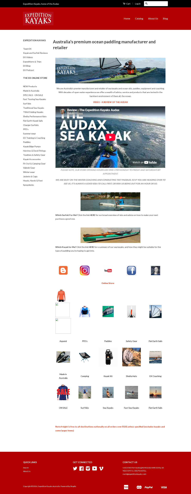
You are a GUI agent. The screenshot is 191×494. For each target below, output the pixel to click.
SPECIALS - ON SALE (33, 95)
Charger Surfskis (31, 125)
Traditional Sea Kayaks (33, 108)
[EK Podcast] (156, 274)
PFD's (26, 129)
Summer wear (29, 133)
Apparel (63, 341)
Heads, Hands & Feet (33, 180)
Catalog (139, 18)
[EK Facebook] (132, 274)
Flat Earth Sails (155, 341)
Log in (138, 3)
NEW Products (30, 86)
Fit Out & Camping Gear (34, 163)
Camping (85, 376)
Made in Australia (31, 90)
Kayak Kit (108, 376)
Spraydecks (28, 185)
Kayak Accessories (32, 159)
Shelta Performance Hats (35, 116)
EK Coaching (155, 376)
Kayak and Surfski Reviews (35, 53)
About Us (153, 18)
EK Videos (28, 57)
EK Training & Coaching (34, 138)
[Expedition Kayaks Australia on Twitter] (75, 469)
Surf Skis (27, 103)
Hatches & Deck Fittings (34, 150)
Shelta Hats (131, 376)
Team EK (27, 48)
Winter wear (29, 172)
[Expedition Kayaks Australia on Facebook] (81, 469)
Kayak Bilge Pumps (32, 146)
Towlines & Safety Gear (34, 155)
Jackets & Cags (30, 176)
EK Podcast (28, 70)
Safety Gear (131, 341)
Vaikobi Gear (29, 167)
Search (26, 468)
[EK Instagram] (85, 274)
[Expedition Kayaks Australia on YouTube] (94, 469)
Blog (165, 18)
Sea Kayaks (108, 408)
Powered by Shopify (68, 486)
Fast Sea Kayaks (131, 408)
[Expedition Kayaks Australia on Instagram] (88, 469)
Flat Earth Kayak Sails (33, 120)
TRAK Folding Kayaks (33, 112)
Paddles (27, 142)
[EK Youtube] (108, 274)
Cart (128, 3)
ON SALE (63, 408)
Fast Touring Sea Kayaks (34, 99)
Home (127, 18)
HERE (92, 215)
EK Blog (26, 65)
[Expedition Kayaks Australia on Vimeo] (101, 469)
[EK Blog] (63, 274)
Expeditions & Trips (32, 61)
